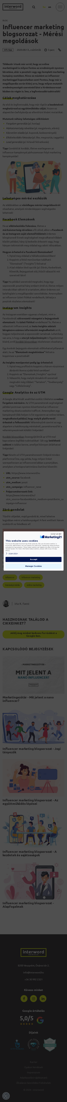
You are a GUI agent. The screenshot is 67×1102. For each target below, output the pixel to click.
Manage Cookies (33, 566)
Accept (33, 559)
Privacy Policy (13, 553)
